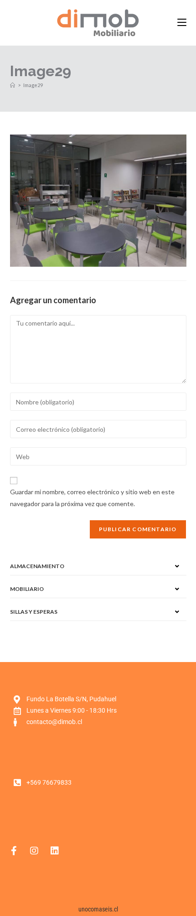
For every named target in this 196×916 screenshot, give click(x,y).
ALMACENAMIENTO (37, 566)
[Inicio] (12, 85)
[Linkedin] (55, 851)
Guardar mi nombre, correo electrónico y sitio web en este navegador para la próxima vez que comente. (92, 497)
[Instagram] (34, 851)
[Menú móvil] (181, 22)
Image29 (33, 85)
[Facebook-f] (14, 851)
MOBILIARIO (27, 588)
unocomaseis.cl (98, 909)
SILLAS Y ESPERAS (33, 611)
